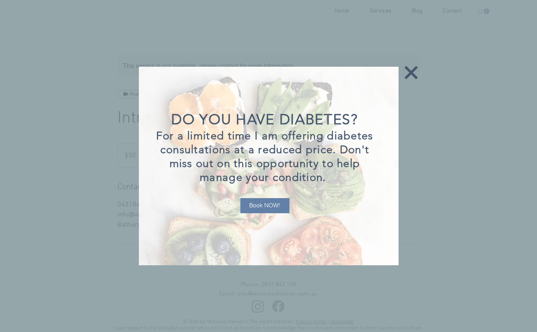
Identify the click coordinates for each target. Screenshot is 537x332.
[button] (411, 72)
